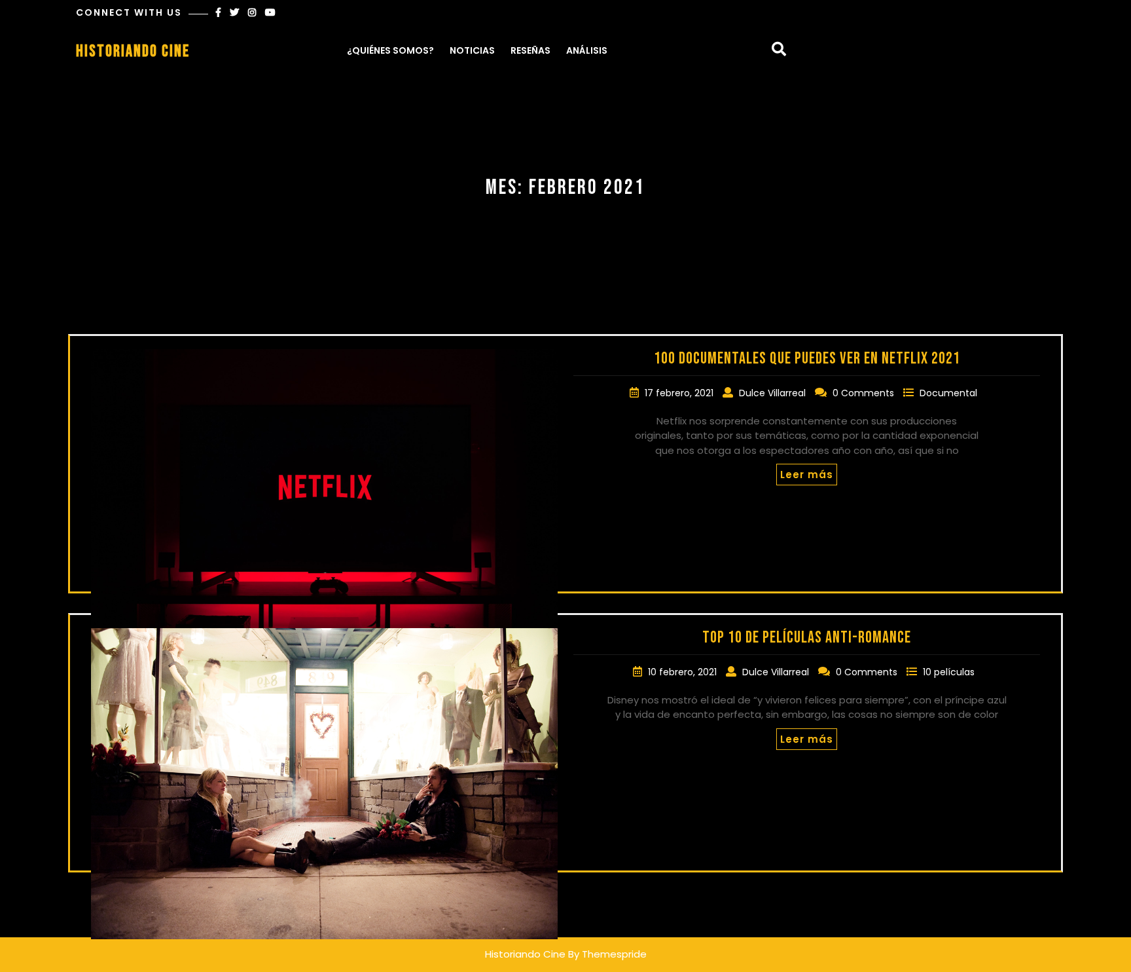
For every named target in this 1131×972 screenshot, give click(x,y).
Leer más (806, 474)
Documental (948, 393)
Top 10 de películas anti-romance (806, 637)
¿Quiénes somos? (390, 50)
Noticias (472, 50)
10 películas (949, 672)
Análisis (586, 50)
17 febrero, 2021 (680, 393)
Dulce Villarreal (773, 393)
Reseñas (530, 50)
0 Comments (865, 393)
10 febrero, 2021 (683, 672)
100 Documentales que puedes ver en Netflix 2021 (807, 358)
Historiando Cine (133, 51)
